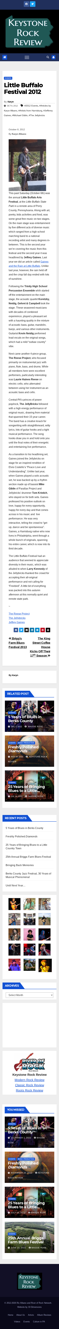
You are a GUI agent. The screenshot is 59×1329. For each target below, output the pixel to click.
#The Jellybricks (37, 115)
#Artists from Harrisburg (30, 110)
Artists (31, 1315)
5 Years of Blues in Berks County (24, 719)
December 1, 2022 (21, 1138)
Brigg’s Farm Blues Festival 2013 (18, 643)
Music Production (26, 743)
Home (10, 1315)
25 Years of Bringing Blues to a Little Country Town (26, 790)
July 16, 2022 (18, 1213)
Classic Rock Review (29, 1085)
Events (8, 78)
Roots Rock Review (29, 1090)
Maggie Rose (35, 727)
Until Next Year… (15, 885)
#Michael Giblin (20, 115)
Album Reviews (44, 1315)
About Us (20, 1315)
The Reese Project (19, 613)
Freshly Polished (23, 749)
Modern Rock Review (29, 1080)
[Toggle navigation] (27, 57)
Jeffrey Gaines (17, 622)
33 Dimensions (35, 1307)
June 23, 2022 (19, 1248)
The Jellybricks (17, 618)
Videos (17, 1321)
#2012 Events (31, 105)
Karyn (11, 101)
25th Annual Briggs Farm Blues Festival (28, 856)
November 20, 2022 (22, 1173)
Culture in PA (39, 1321)
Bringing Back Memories (20, 865)
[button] (48, 57)
